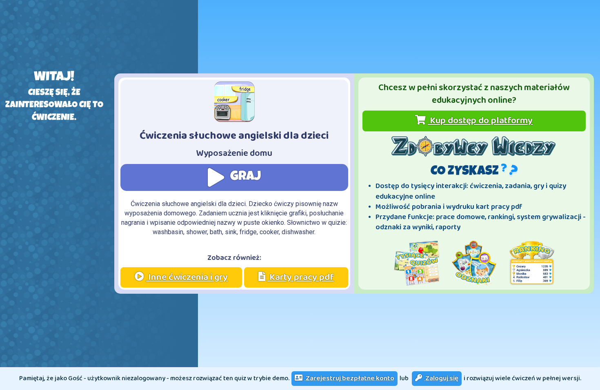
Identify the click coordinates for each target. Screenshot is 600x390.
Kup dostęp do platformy (480, 120)
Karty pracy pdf (300, 277)
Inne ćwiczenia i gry (187, 277)
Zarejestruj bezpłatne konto (349, 378)
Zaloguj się (441, 378)
